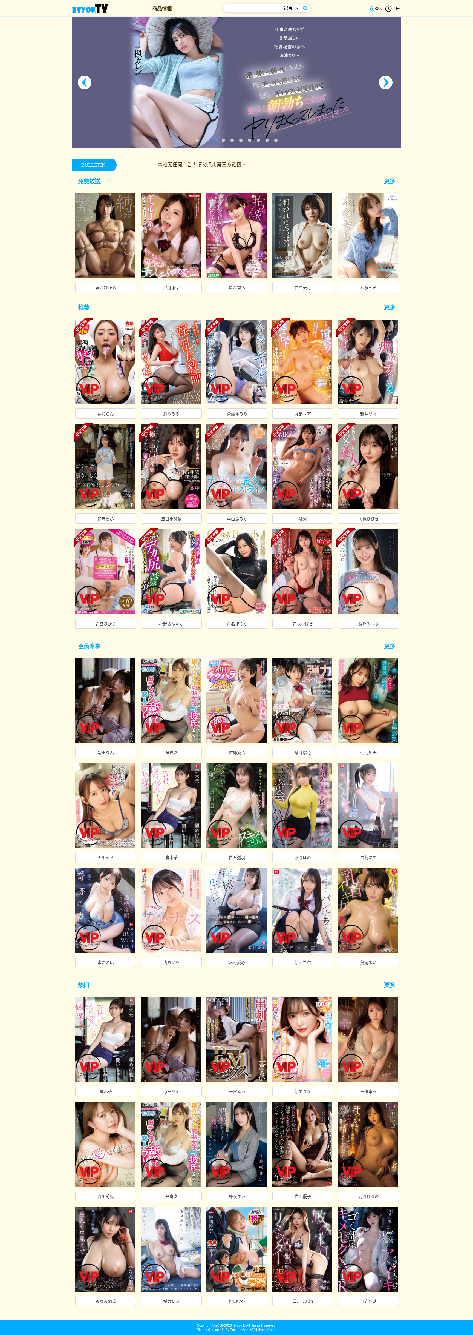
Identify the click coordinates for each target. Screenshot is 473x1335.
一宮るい (237, 1091)
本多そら (368, 288)
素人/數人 (237, 288)
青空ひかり (106, 624)
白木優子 (303, 1196)
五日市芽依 (171, 519)
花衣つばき (303, 624)
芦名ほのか (237, 624)
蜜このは (105, 962)
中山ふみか (237, 519)
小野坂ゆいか (171, 624)
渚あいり (171, 962)
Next (387, 82)
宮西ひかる (106, 288)
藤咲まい (237, 1196)
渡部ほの (303, 857)
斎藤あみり (237, 414)
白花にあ (368, 857)
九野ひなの (368, 1196)
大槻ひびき (368, 519)
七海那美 (368, 753)
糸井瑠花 (303, 753)
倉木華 (171, 857)
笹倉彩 (171, 753)
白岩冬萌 (368, 1301)
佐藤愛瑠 (237, 753)
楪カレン (171, 1301)
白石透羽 (237, 857)
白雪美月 (303, 288)
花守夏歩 (105, 519)
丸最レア (303, 414)
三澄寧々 (368, 1091)
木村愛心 (237, 962)
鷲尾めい (368, 962)
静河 (303, 519)
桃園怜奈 (237, 1301)
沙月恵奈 (171, 288)
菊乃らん (105, 414)
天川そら (105, 857)
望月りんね (303, 1301)
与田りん (105, 753)
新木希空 (303, 962)
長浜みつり (368, 624)
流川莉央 (105, 1196)
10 (276, 140)
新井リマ (368, 414)
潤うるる (171, 414)
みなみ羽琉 (106, 1301)
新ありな (303, 1091)
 (392, 181)
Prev (86, 82)
